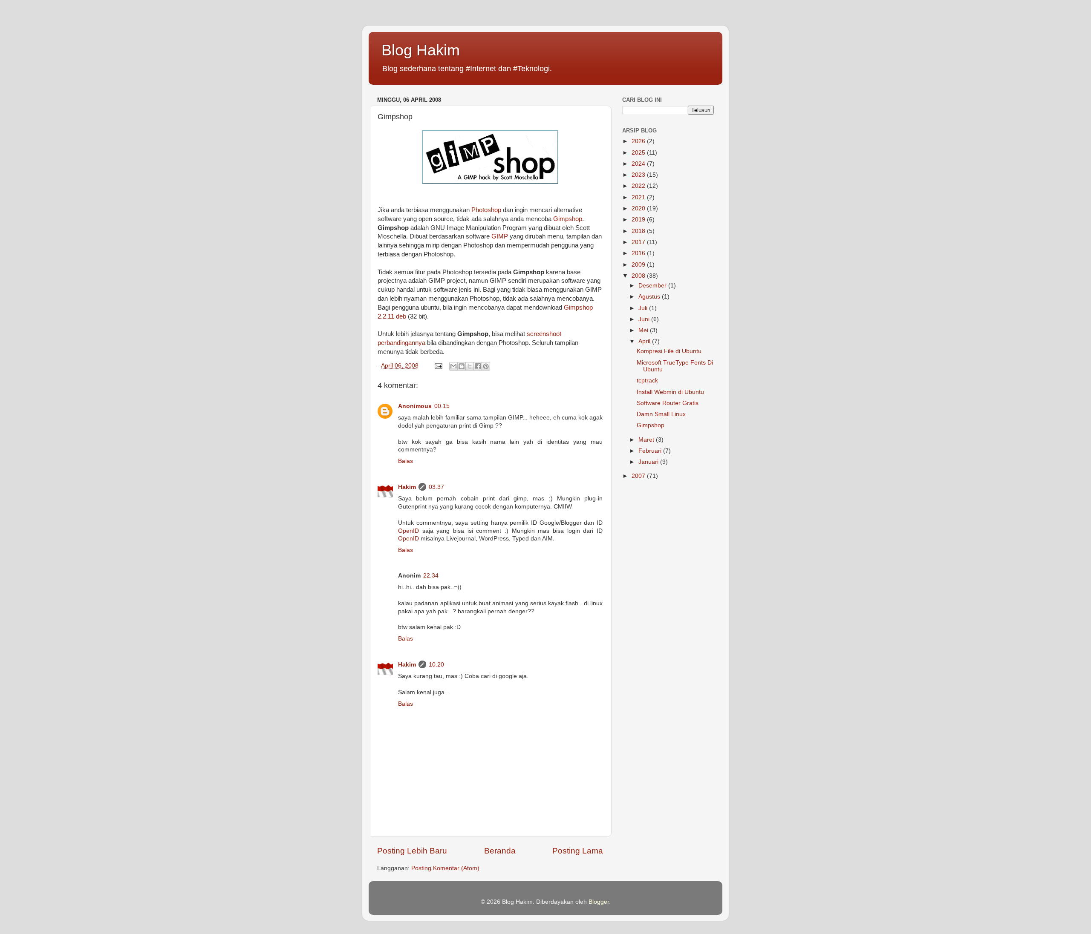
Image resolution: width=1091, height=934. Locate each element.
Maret (647, 440)
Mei (644, 330)
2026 (639, 141)
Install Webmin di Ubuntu (670, 392)
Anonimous (415, 406)
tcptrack (647, 380)
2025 (639, 152)
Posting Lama (577, 850)
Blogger (599, 902)
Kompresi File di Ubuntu (669, 351)
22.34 (431, 575)
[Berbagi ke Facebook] (477, 366)
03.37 (436, 487)
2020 (639, 208)
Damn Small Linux (661, 414)
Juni (644, 319)
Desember (653, 285)
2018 (639, 231)
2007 (639, 476)
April (645, 341)
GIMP (499, 236)
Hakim (407, 487)
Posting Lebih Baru (412, 850)
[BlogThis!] (461, 366)
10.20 (436, 664)
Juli (643, 308)
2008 (639, 276)
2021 (639, 197)
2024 (639, 164)
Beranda (500, 850)
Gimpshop (567, 219)
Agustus (650, 296)
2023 (639, 175)
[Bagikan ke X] (469, 366)
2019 (639, 219)
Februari (650, 451)
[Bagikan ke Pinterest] (486, 366)
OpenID (408, 531)
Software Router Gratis (667, 403)
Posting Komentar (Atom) (445, 868)
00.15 (442, 406)
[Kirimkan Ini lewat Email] (453, 366)
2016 (639, 253)
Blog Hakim (420, 50)
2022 (639, 186)
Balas (405, 461)
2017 (639, 242)
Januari (649, 462)
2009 (639, 265)
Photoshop (486, 210)
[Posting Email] (438, 365)
